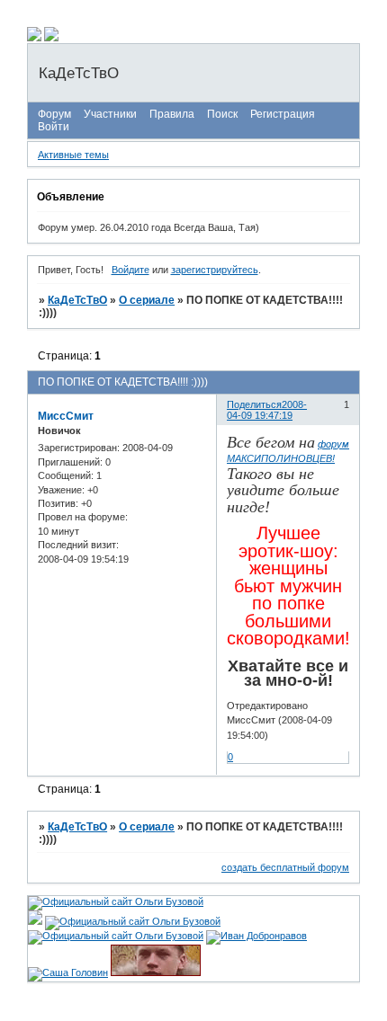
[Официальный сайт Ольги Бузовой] (115, 901)
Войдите (130, 269)
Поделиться (254, 404)
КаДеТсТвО (77, 300)
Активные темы (73, 154)
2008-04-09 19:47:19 (267, 410)
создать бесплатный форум (285, 867)
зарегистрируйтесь (214, 269)
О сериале (147, 300)
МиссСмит (66, 416)
